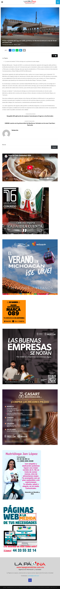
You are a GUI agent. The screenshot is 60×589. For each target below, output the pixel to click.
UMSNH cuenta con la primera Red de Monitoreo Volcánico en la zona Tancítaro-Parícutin (30, 124)
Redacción (10, 44)
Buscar (4, 144)
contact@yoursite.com (33, 575)
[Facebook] (30, 580)
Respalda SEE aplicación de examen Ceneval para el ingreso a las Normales (30, 116)
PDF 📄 (54, 55)
